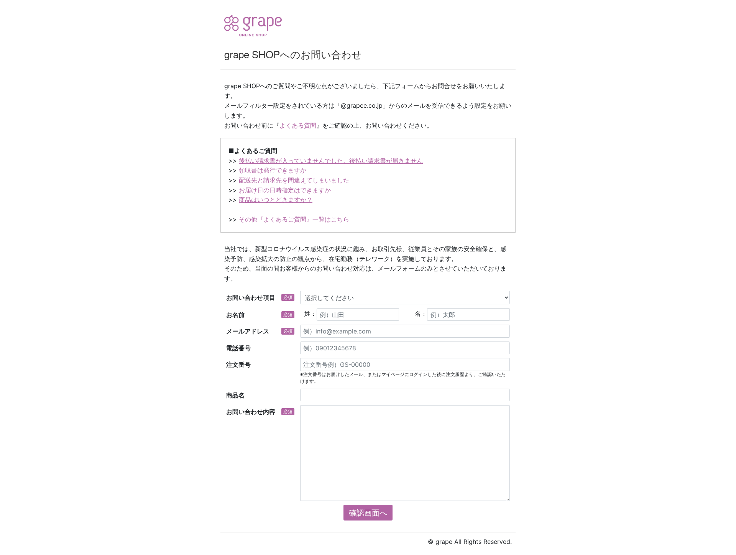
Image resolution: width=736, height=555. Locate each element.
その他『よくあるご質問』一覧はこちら (294, 219)
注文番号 (238, 364)
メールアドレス (259, 331)
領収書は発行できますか (272, 170)
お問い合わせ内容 (259, 411)
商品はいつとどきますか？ (275, 200)
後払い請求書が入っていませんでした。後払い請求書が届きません (331, 160)
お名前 (259, 315)
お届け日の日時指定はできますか (285, 190)
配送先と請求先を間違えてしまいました (294, 180)
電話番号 (238, 348)
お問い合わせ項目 (259, 297)
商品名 (235, 395)
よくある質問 (297, 125)
